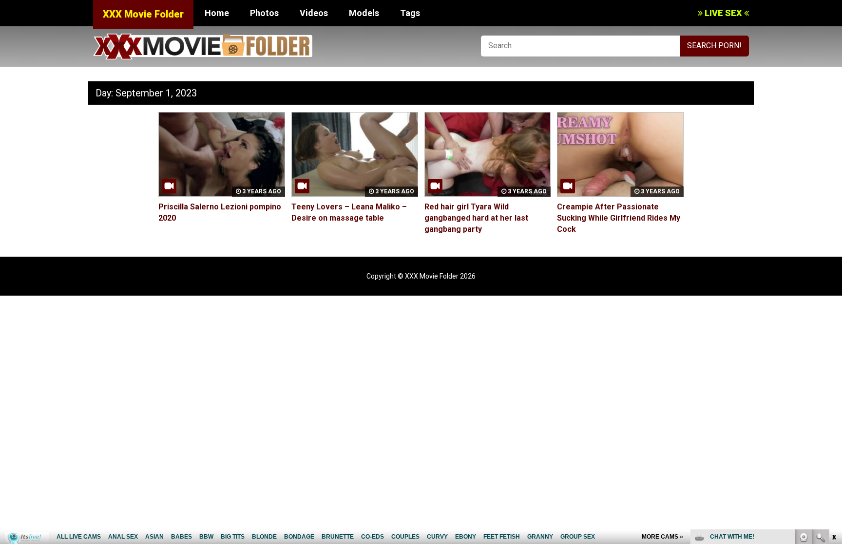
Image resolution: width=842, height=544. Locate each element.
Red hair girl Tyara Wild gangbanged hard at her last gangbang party (476, 218)
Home (217, 13)
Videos (314, 13)
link (833, 392)
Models (364, 13)
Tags (410, 13)
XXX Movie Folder (143, 14)
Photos (264, 13)
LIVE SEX (723, 13)
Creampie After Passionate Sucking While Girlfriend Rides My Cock (618, 218)
